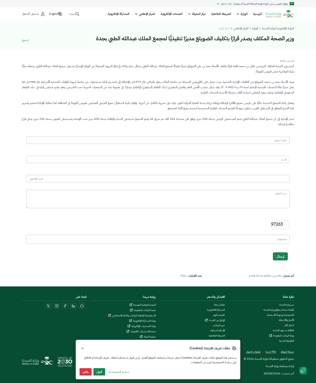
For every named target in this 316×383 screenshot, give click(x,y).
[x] (48, 305)
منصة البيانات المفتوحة (145, 310)
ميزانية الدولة (150, 337)
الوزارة (255, 28)
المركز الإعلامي (241, 28)
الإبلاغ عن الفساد (217, 320)
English (53, 14)
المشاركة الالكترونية (216, 310)
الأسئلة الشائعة (217, 330)
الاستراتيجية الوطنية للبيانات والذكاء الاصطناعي (134, 315)
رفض (85, 372)
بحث (72, 14)
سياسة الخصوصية (119, 372)
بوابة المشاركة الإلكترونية (144, 321)
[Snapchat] (82, 305)
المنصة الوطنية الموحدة (144, 305)
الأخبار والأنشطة (286, 320)
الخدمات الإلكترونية (172, 14)
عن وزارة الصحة (286, 305)
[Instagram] (57, 305)
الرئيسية (257, 14)
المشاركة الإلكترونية (118, 14)
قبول (99, 372)
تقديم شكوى (219, 315)
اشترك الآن (289, 325)
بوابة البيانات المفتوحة (283, 336)
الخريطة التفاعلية (221, 14)
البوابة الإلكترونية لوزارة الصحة (278, 28)
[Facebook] (65, 305)
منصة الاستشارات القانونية (143, 331)
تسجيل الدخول (30, 14)
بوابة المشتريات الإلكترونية (143, 326)
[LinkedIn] (73, 305)
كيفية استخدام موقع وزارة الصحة (279, 310)
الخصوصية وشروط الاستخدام (280, 315)
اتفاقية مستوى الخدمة (283, 330)
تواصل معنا (219, 305)
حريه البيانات (219, 325)
